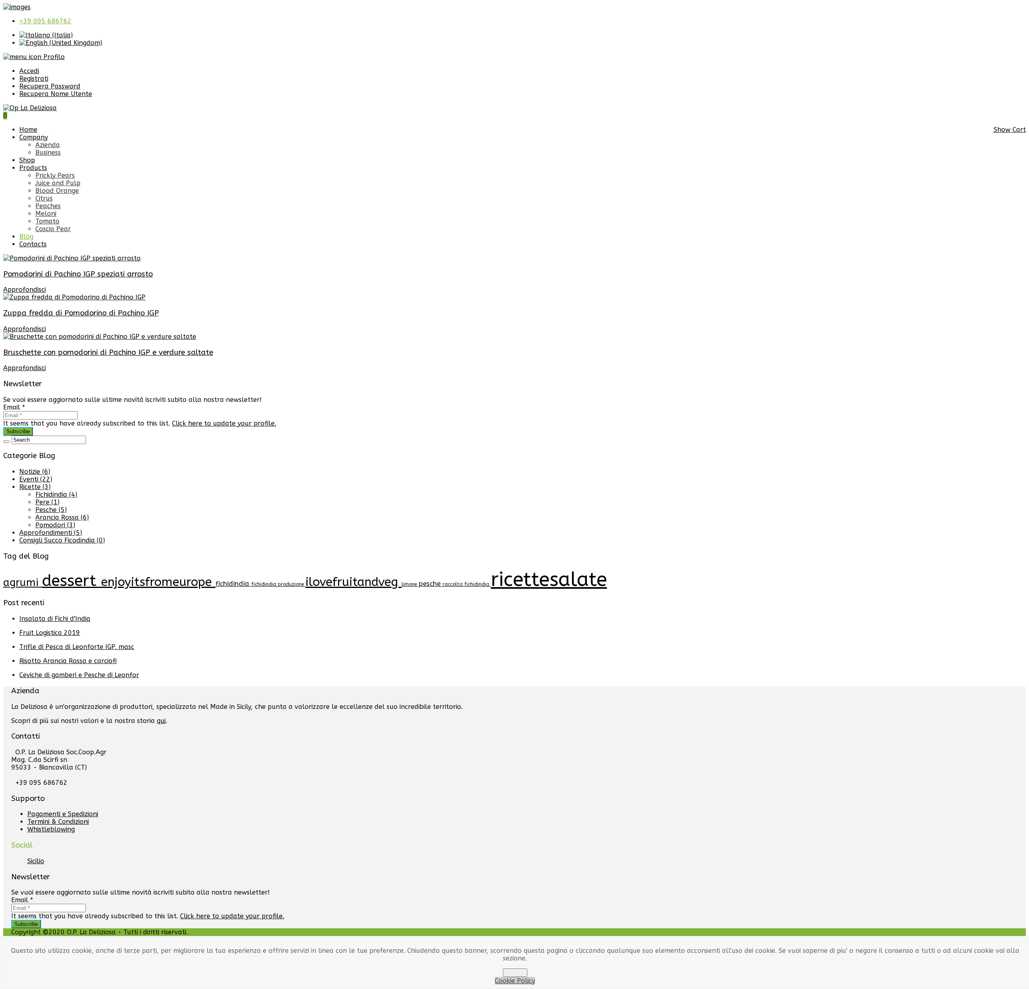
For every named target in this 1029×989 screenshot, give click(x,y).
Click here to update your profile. (224, 423)
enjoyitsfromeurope (158, 582)
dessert (71, 580)
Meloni (45, 213)
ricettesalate (549, 579)
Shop (27, 160)
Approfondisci (24, 289)
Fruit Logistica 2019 (49, 633)
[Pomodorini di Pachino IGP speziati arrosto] (72, 258)
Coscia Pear (53, 229)
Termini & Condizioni (58, 821)
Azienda (47, 145)
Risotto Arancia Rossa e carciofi (68, 661)
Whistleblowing (51, 829)
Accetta (515, 973)
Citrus (44, 198)
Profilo (53, 57)
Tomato (47, 221)
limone (410, 584)
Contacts (33, 244)
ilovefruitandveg (353, 582)
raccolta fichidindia (467, 584)
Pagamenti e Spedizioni (62, 814)
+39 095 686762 (45, 21)
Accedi (29, 71)
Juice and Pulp (57, 183)
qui (161, 721)
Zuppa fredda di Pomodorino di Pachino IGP (81, 313)
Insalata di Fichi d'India (54, 618)
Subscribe (18, 431)
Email (14, 407)
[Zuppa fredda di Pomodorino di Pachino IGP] (74, 297)
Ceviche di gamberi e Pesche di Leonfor (79, 675)
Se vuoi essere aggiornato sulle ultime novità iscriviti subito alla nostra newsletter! (132, 399)
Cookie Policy (515, 981)
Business (48, 152)
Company (33, 137)
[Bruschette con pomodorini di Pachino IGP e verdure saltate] (99, 336)
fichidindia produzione (278, 584)
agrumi (22, 582)
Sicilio (35, 861)
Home (28, 129)
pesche (430, 584)
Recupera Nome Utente (55, 94)
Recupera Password (49, 86)
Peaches (48, 206)
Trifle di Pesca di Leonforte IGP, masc (76, 647)
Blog (26, 236)
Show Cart (1010, 129)
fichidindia (233, 584)
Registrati (33, 78)
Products (33, 168)
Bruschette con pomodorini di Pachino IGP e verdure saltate (108, 352)
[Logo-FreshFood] (17, 7)
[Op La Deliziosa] (30, 108)
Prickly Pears (55, 175)
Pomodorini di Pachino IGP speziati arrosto (78, 274)
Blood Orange (57, 191)
